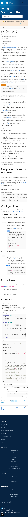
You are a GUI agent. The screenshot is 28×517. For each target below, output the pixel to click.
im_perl (13, 70)
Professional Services (6, 436)
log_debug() (8, 104)
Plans (2, 442)
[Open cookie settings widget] (2, 514)
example (11, 82)
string (5, 286)
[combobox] (12, 16)
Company (14, 489)
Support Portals (14, 494)
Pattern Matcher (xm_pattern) (5, 408)
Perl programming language (10, 47)
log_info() (5, 110)
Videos (14, 457)
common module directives (16, 211)
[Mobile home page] (4, 27)
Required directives (7, 40)
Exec (24, 79)
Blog (14, 452)
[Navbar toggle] (1, 27)
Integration (3, 433)
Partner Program (14, 479)
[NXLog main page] (9, 3)
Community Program (14, 464)
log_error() (7, 123)
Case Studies (14, 461)
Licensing (3, 439)
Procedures (4, 43)
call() (15, 228)
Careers (14, 492)
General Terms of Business (14, 512)
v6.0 (25, 27)
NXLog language (10, 61)
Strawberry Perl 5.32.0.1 (15, 179)
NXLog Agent (4, 427)
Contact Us (14, 496)
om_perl (19, 70)
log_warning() (9, 117)
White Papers (14, 455)
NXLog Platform (4, 425)
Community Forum (14, 466)
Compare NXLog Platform (14, 468)
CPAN (15, 50)
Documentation (14, 450)
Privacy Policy (4, 512)
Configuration (5, 38)
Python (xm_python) (21, 407)
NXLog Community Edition (7, 430)
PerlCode (12, 76)
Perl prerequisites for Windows (9, 36)
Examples (4, 45)
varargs (18, 291)
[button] (3, 3)
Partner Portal (14, 481)
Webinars (14, 459)
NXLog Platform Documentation (12, 23)
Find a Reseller (14, 476)
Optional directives (7, 41)
